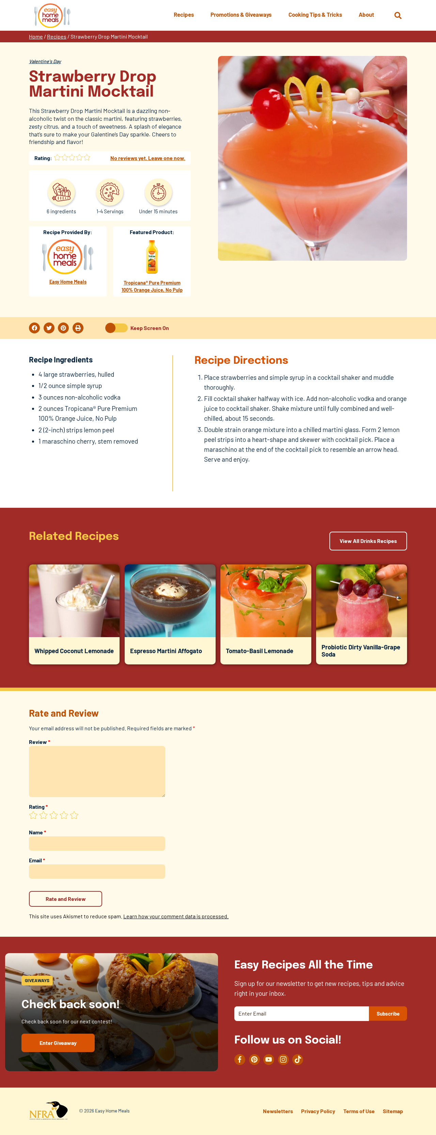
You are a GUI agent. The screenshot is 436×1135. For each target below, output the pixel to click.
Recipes (56, 36)
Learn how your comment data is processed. (176, 916)
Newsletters (278, 1111)
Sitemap (393, 1111)
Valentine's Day (45, 61)
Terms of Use (359, 1111)
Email (37, 860)
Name (37, 832)
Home (36, 36)
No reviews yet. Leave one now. (147, 158)
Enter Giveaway (58, 1042)
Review (39, 741)
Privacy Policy (318, 1111)
